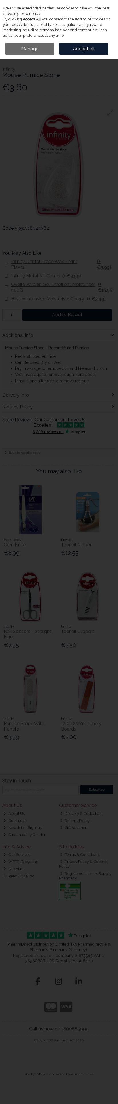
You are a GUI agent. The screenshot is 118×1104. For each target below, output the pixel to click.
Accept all (84, 48)
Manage (29, 48)
